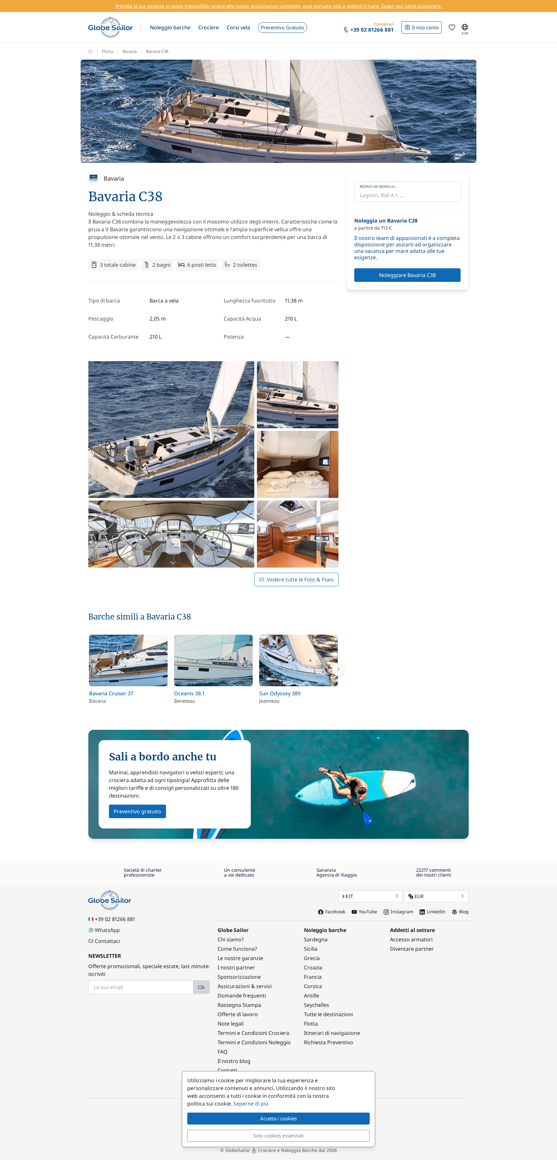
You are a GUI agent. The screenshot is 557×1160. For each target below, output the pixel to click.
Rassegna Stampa (239, 1004)
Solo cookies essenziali (278, 1135)
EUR (419, 896)
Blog (464, 911)
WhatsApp (107, 930)
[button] (170, 27)
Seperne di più (251, 1103)
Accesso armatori (411, 939)
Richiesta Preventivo (328, 1042)
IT (351, 896)
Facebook (335, 911)
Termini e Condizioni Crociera (253, 1032)
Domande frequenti (242, 995)
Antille (311, 995)
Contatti (227, 1070)
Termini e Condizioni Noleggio (254, 1042)
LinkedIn (436, 911)
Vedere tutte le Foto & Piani (300, 579)
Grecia (312, 958)
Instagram (402, 911)
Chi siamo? (231, 939)
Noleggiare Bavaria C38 (407, 275)
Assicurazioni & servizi (245, 986)
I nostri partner (236, 967)
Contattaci (107, 941)
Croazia (313, 967)
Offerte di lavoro (238, 1014)
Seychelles (316, 1004)
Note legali (231, 1023)
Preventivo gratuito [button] (137, 811)
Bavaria (129, 51)
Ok (201, 987)
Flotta (107, 51)
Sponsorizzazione (239, 976)
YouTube (368, 911)
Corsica (313, 986)
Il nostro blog (234, 1061)
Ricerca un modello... (378, 186)
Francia (313, 976)
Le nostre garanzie (240, 958)
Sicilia (311, 948)
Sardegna (315, 939)
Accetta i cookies (278, 1118)
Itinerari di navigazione (332, 1032)
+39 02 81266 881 (115, 919)
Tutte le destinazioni (328, 1014)
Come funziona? (237, 948)
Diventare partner (412, 948)
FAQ (223, 1051)
